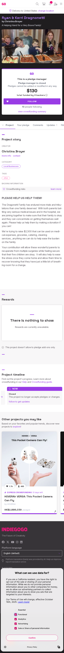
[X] (7, 542)
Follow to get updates (19, 401)
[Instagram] (17, 542)
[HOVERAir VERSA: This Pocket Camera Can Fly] (29, 459)
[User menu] (55, 4)
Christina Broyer (13, 21)
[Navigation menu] (61, 4)
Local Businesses (11, 166)
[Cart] (43, 4)
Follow (32, 101)
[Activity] (50, 4)
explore (17, 426)
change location (46, 10)
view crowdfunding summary (32, 111)
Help (24, 382)
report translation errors (16, 562)
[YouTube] (12, 542)
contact (16, 155)
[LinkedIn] (21, 542)
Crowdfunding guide (42, 382)
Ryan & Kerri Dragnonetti (23, 17)
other (6, 178)
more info (6, 155)
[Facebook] (3, 542)
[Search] (37, 4)
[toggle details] (56, 512)
